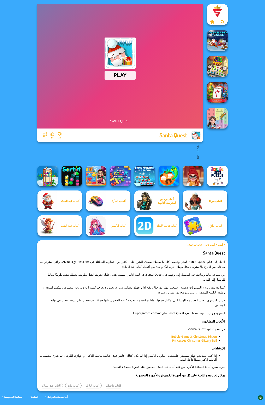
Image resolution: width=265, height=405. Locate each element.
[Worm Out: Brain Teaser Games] (169, 176)
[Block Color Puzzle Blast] (120, 176)
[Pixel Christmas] (47, 176)
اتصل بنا (34, 396)
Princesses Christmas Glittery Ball (194, 340)
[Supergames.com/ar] (212, 22)
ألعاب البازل (92, 385)
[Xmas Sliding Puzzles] (217, 40)
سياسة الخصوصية (13, 396)
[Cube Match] (217, 66)
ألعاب (220, 244)
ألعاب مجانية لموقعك (57, 396)
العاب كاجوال (113, 385)
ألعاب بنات (210, 244)
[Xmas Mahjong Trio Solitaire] (144, 176)
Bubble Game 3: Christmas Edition (194, 336)
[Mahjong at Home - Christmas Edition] (217, 92)
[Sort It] (71, 176)
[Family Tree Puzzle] (217, 176)
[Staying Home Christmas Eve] (193, 176)
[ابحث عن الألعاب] (222, 22)
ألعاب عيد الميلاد (195, 244)
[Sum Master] (217, 118)
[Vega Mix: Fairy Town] (96, 176)
